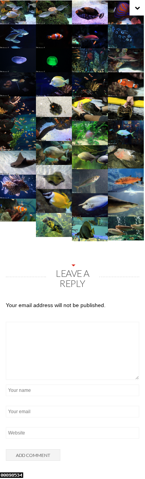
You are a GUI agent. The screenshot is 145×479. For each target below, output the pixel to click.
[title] (129, 457)
